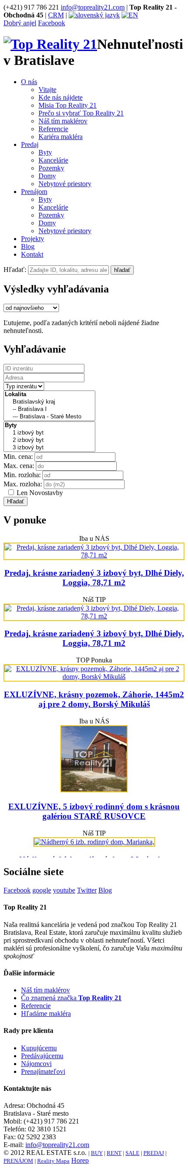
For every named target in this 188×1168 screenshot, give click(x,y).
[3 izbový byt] (49, 448)
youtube (64, 890)
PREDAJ (153, 1153)
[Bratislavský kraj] (49, 402)
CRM (56, 15)
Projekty (32, 238)
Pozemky (51, 168)
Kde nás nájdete (60, 97)
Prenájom (34, 191)
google (41, 890)
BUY (97, 1153)
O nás (29, 81)
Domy (47, 176)
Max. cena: (18, 465)
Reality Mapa (53, 1161)
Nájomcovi (36, 1063)
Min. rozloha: (22, 475)
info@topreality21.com (93, 7)
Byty (45, 152)
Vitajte (47, 89)
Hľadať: (14, 269)
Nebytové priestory (64, 183)
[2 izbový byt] (49, 440)
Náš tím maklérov (62, 121)
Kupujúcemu (39, 1048)
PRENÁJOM (18, 1161)
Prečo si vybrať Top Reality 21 (81, 113)
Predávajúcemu (42, 1055)
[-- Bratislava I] (49, 409)
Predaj (29, 144)
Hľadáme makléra (46, 1013)
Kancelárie (53, 160)
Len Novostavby (40, 492)
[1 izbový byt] (49, 433)
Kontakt (32, 254)
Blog (28, 246)
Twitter (87, 890)
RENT (114, 1153)
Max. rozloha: (22, 484)
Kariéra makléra (60, 136)
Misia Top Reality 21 (67, 105)
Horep (80, 1160)
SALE (132, 1153)
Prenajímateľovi (43, 1071)
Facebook (51, 23)
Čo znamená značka (71, 998)
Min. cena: (18, 456)
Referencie (53, 128)
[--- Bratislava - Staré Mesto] (49, 417)
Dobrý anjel (19, 23)
